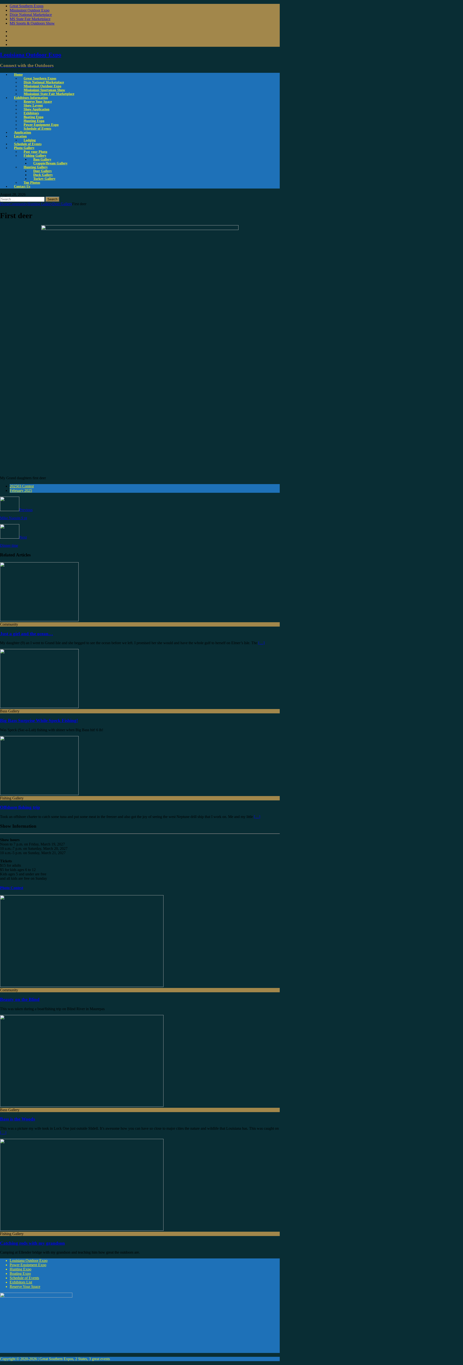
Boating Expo (20, 1273)
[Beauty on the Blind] (81, 986)
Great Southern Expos (26, 6)
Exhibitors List (21, 1282)
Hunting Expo (20, 1269)
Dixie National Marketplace (31, 15)
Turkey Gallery (44, 179)
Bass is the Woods (17, 1119)
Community (18, 204)
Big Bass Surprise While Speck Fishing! (39, 720)
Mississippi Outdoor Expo (29, 10)
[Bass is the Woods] (81, 1105)
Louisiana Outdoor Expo (29, 1260)
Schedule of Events (37, 128)
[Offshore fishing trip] (39, 794)
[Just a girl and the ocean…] (39, 620)
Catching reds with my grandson (32, 1243)
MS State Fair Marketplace (30, 19)
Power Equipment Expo (28, 1265)
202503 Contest (22, 486)
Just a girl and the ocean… (26, 633)
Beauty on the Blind (20, 999)
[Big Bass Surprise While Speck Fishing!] (39, 707)
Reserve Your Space (25, 1286)
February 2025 (21, 490)
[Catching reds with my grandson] (81, 1229)
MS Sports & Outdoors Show (32, 23)
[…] (261, 643)
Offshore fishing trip (20, 807)
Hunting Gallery (39, 204)
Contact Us (22, 186)
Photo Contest (11, 888)
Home (18, 74)
